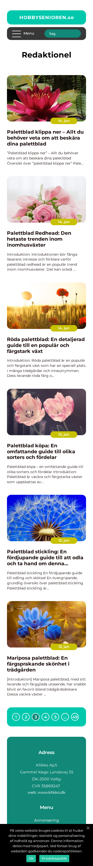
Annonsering (46, 820)
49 (75, 717)
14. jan (64, 120)
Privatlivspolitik (54, 858)
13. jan (63, 434)
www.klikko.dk (51, 792)
